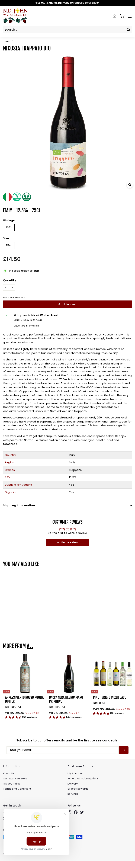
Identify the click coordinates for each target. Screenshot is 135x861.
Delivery (73, 783)
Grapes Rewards (78, 788)
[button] (13, 717)
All (30, 646)
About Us (8, 773)
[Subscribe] (123, 750)
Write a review (67, 542)
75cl (8, 245)
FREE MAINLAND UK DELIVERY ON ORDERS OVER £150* (67, 3)
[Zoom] (130, 184)
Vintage (9, 220)
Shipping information (19, 505)
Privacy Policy (11, 783)
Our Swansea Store (15, 778)
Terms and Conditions (17, 788)
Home (6, 41)
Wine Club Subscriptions (83, 778)
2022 (9, 227)
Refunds (73, 794)
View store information (26, 325)
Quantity (9, 280)
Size (6, 238)
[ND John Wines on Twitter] (82, 812)
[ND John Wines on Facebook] (76, 812)
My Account (75, 773)
